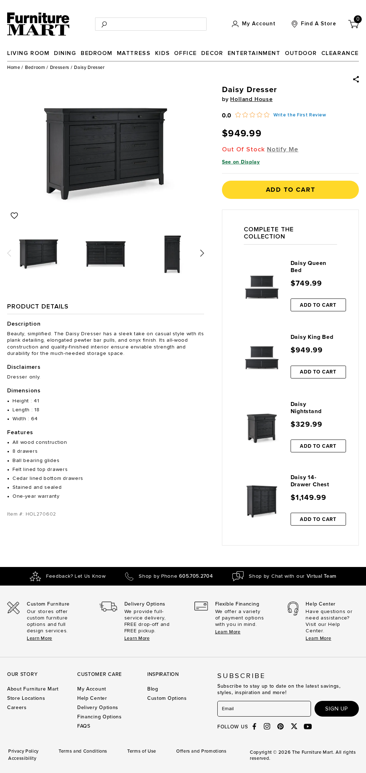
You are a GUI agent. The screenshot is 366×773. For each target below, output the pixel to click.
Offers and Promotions (201, 751)
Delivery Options (97, 707)
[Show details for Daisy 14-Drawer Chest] (262, 502)
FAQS (83, 726)
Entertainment (254, 53)
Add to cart (290, 190)
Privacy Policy (23, 751)
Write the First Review (299, 115)
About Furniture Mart (33, 689)
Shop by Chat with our (292, 576)
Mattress (134, 53)
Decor (212, 53)
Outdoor (301, 53)
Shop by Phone (176, 576)
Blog (152, 689)
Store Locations (26, 698)
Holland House (251, 99)
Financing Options (99, 717)
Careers (17, 707)
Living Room (28, 53)
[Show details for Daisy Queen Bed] (262, 287)
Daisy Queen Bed (309, 267)
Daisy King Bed (312, 337)
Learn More (39, 638)
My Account (91, 689)
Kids (162, 53)
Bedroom (96, 53)
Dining (65, 53)
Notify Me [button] (282, 149)
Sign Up (336, 709)
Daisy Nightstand (306, 408)
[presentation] (9, 251)
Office (185, 53)
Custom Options (167, 698)
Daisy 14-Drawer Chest (310, 481)
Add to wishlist (14, 215)
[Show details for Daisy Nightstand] (262, 428)
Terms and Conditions (83, 751)
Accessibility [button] (22, 758)
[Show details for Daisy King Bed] (262, 358)
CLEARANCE (340, 53)
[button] (356, 79)
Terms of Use (141, 751)
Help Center (92, 698)
